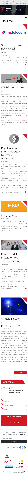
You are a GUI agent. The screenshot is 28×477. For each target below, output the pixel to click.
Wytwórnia (5, 3)
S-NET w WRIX (9, 215)
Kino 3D (12, 3)
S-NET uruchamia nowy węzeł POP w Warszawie (11, 49)
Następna (20, 372)
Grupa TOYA (6, 1)
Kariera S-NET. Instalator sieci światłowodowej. (11, 258)
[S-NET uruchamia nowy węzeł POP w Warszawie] (14, 32)
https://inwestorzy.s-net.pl (19, 120)
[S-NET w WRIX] (14, 206)
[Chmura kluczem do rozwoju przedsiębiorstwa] (14, 306)
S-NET (21, 457)
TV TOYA (13, 1)
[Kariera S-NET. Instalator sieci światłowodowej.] (14, 245)
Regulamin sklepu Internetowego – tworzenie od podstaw (11, 153)
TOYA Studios (20, 1)
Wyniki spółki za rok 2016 (12, 89)
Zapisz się (14, 442)
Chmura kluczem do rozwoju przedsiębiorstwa (11, 322)
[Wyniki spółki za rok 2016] (14, 78)
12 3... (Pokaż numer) (14, 422)
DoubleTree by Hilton (21, 3)
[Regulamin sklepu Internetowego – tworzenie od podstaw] (14, 139)
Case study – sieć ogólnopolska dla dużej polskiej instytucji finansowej (17, 390)
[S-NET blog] (7, 9)
